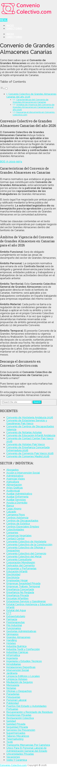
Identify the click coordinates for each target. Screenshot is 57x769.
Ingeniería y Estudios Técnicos (24, 661)
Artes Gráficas (14, 487)
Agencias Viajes (15, 478)
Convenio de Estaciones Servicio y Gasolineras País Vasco (26, 422)
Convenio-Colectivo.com (13, 765)
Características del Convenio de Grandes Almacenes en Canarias (30, 100)
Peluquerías (13, 697)
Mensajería (12, 685)
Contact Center (15, 538)
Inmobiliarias (13, 664)
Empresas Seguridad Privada (23, 583)
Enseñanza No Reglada (20, 592)
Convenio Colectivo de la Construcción (29, 544)
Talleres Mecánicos (17, 736)
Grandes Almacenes (18, 637)
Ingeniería (12, 658)
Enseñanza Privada (17, 595)
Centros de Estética (18, 523)
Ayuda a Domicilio (16, 502)
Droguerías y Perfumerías (21, 568)
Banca (10, 505)
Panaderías (12, 694)
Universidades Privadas (20, 753)
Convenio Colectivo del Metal (23, 556)
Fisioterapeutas (15, 622)
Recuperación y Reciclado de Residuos (29, 712)
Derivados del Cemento (20, 565)
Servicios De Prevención (20, 730)
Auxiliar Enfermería (17, 496)
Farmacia (11, 619)
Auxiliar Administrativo (19, 493)
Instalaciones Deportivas (20, 667)
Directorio (14, 28)
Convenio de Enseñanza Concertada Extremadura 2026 (28, 449)
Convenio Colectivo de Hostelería (26, 541)
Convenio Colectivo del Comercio (26, 553)
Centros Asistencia (17, 517)
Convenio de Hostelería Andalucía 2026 (29, 417)
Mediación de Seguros (19, 682)
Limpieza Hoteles (16, 679)
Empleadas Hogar (17, 580)
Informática (13, 655)
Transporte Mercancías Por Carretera (28, 744)
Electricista (12, 577)
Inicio (10, 25)
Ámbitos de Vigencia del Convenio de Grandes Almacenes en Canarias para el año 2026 (33, 107)
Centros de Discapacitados (22, 520)
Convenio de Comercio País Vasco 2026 (30, 453)
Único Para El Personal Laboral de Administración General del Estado (26, 749)
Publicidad (12, 703)
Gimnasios (12, 634)
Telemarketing (14, 739)
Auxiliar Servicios (16, 499)
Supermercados (15, 733)
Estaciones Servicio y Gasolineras (26, 601)
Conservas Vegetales (19, 535)
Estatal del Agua (16, 610)
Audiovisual (13, 490)
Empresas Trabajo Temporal (23, 586)
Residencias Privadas (18, 715)
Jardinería (11, 673)
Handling (11, 640)
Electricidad (13, 574)
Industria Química (16, 646)
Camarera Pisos (15, 514)
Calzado (11, 511)
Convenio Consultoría (19, 559)
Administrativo (14, 475)
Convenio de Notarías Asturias (24, 432)
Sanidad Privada (15, 724)
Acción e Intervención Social (23, 472)
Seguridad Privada (17, 727)
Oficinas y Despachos (19, 691)
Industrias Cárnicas (17, 652)
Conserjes (12, 532)
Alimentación (14, 484)
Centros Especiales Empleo (22, 526)
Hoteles (11, 643)
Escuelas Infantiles (17, 598)
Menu (3, 20)
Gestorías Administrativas (21, 631)
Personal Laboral (16, 700)
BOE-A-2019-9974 (11, 161)
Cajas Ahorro (13, 508)
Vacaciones (13, 756)
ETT (8, 613)
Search (37, 402)
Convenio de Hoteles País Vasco (25, 444)
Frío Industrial (14, 625)
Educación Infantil (16, 571)
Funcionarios (13, 628)
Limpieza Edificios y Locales (23, 676)
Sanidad (11, 721)
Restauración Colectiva (20, 718)
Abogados (12, 469)
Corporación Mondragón (20, 562)
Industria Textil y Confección (23, 649)
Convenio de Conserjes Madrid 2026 (27, 456)
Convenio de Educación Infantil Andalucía (30, 435)
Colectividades (15, 529)
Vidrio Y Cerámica (16, 759)
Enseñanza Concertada (20, 589)
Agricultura (12, 481)
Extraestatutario (15, 616)
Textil (9, 742)
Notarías (11, 688)
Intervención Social (17, 670)
